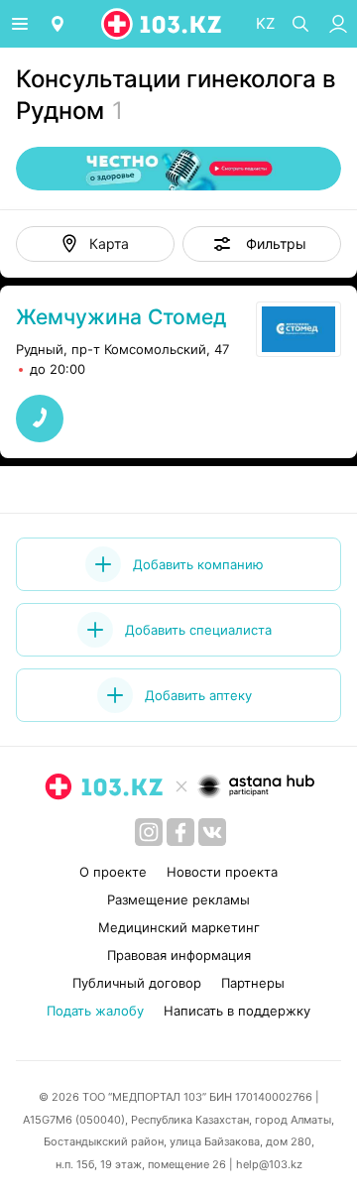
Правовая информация (179, 955)
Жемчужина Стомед (121, 316)
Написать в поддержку (237, 1010)
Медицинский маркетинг (179, 927)
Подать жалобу (95, 1010)
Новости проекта (222, 872)
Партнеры (253, 983)
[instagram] (149, 832)
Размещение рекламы (178, 899)
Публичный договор (136, 983)
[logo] (162, 24)
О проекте (113, 872)
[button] (261, 244)
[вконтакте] (212, 832)
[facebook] (180, 832)
